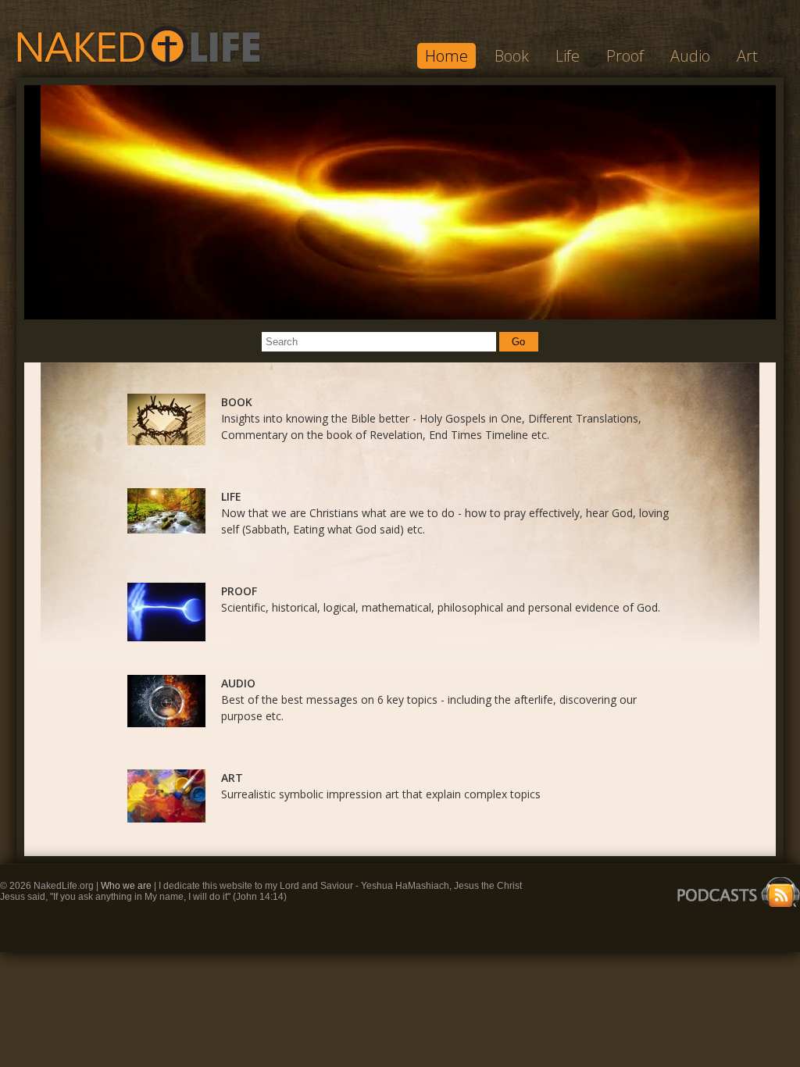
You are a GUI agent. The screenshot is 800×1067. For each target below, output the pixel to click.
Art (747, 55)
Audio (690, 55)
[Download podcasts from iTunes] (734, 907)
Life (567, 55)
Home (446, 55)
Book (512, 55)
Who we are (127, 885)
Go (518, 342)
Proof (625, 55)
